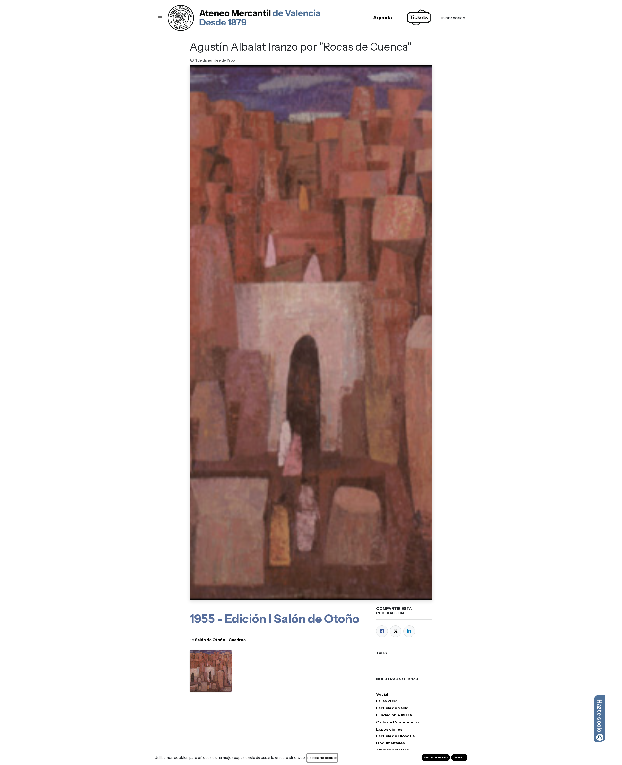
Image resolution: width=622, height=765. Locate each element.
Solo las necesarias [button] (435, 757)
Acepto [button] (459, 757)
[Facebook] (382, 631)
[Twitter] (395, 631)
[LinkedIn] (409, 631)
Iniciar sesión (453, 17)
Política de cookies (322, 758)
